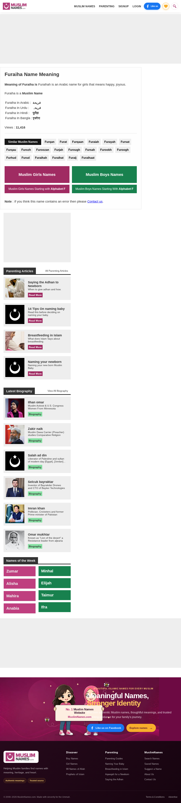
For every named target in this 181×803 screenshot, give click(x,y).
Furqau (11, 149)
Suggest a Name (153, 769)
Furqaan (77, 141)
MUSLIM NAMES (84, 6)
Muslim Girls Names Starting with (36, 188)
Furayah (109, 141)
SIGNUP (123, 6)
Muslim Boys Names (104, 174)
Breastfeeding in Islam (116, 769)
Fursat (125, 141)
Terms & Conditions (155, 797)
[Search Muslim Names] (174, 6)
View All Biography (58, 390)
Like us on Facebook (108, 727)
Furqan (49, 141)
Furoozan (42, 149)
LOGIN (137, 6)
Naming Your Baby (114, 764)
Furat (63, 141)
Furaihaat (88, 157)
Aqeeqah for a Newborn (117, 774)
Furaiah (94, 141)
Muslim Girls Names (37, 174)
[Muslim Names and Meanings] (15, 6)
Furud (26, 157)
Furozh (26, 149)
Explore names (141, 728)
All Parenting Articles (56, 270)
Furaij (72, 157)
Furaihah (41, 157)
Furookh (106, 149)
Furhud (11, 157)
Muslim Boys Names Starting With (104, 188)
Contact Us (150, 779)
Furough (74, 149)
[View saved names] (165, 6)
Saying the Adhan (114, 779)
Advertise (172, 797)
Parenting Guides (114, 758)
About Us (149, 774)
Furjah (58, 149)
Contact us (95, 201)
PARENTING (107, 6)
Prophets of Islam (75, 774)
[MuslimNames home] (21, 757)
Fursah (90, 149)
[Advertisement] (90, 39)
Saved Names (151, 764)
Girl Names (72, 764)
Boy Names (72, 758)
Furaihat (57, 157)
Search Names (152, 758)
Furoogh (123, 149)
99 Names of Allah (75, 769)
